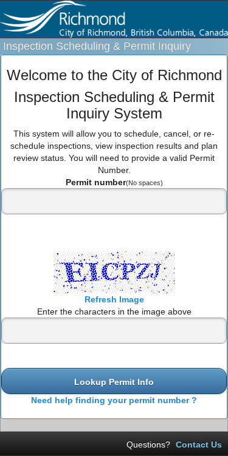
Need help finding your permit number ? (114, 400)
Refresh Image (114, 299)
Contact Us (199, 444)
